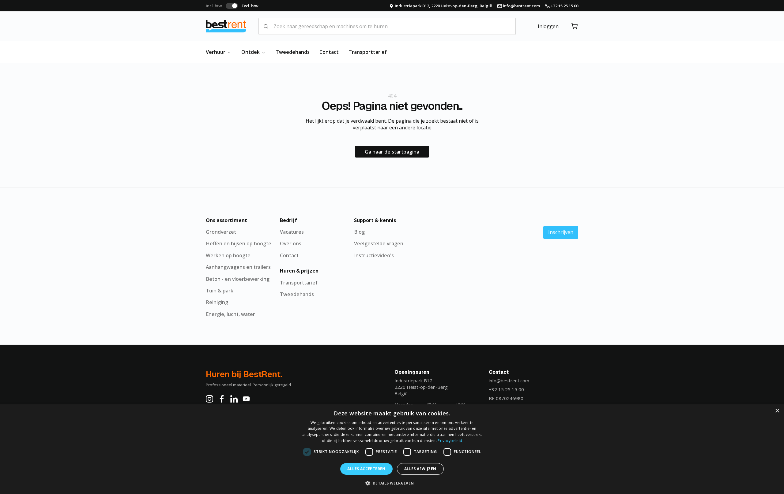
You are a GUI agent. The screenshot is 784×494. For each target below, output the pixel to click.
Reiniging (217, 302)
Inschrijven (560, 232)
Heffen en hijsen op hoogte (238, 243)
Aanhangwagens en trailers (238, 267)
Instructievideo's (374, 255)
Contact (329, 52)
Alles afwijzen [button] (420, 468)
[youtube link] (246, 399)
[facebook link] (221, 399)
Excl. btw (250, 6)
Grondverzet (221, 231)
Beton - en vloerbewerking (238, 279)
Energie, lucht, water (230, 314)
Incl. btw (214, 6)
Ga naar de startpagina (392, 151)
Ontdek (251, 52)
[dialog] (392, 449)
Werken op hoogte (228, 255)
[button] (392, 483)
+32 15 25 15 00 (506, 389)
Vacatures (292, 231)
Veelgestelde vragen (378, 243)
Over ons (290, 243)
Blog (359, 231)
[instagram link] (209, 399)
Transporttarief (368, 52)
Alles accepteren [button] (366, 468)
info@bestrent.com (509, 380)
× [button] (777, 411)
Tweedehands (293, 52)
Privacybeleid (450, 440)
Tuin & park (219, 290)
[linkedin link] (234, 399)
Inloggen (548, 26)
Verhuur (216, 52)
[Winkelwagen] (574, 26)
